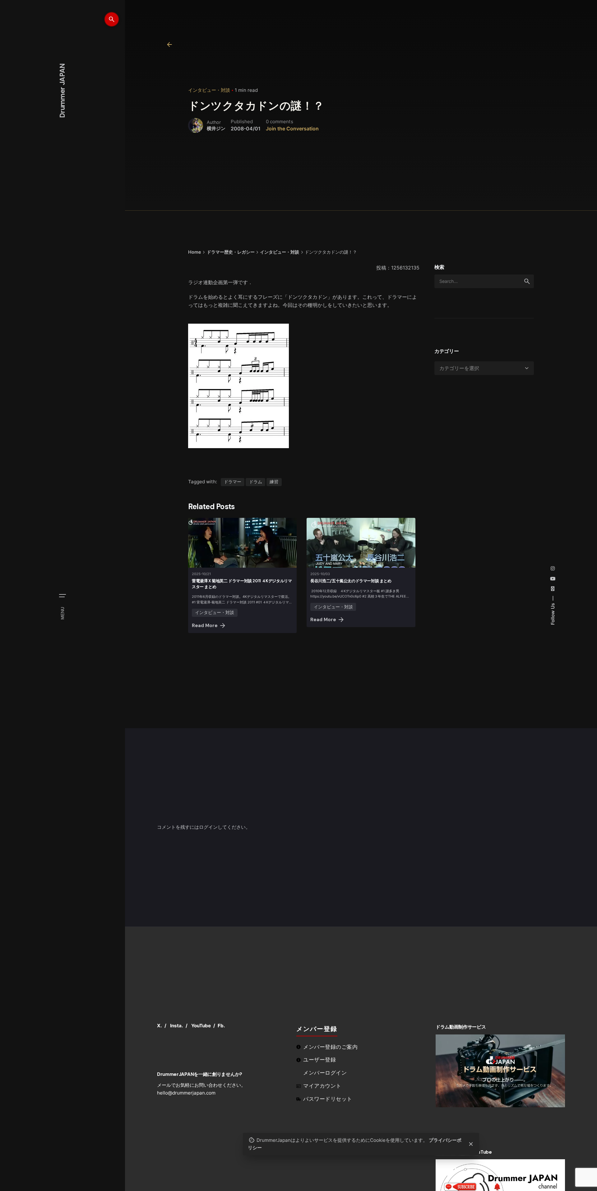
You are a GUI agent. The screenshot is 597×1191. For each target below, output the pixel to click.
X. (159, 1026)
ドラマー (232, 481)
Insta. (176, 1026)
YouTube (201, 1026)
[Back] (169, 44)
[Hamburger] (62, 595)
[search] (527, 281)
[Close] (471, 1144)
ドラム (255, 481)
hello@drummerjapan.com (186, 1093)
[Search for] (484, 281)
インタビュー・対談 (209, 90)
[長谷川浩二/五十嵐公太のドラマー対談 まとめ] (361, 543)
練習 (274, 481)
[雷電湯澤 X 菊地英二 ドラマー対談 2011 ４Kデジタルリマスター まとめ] (242, 543)
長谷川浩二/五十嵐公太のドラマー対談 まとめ (350, 581)
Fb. (221, 1026)
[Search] (111, 19)
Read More (205, 625)
